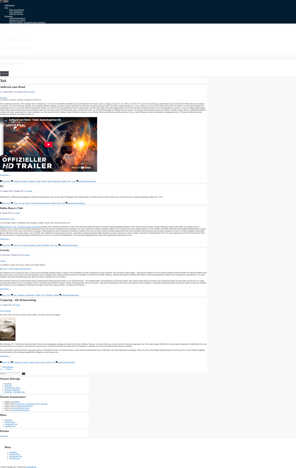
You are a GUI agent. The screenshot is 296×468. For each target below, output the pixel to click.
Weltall (56, 295)
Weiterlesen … (5, 175)
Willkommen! (10, 5)
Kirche (48, 362)
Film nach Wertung (16, 14)
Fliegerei (31, 181)
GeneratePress (31, 467)
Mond (49, 181)
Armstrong (17, 181)
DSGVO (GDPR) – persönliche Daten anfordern (27, 22)
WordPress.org (10, 426)
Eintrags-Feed (10, 422)
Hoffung (32, 245)
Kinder (43, 181)
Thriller (63, 181)
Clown (15, 203)
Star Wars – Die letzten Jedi (15, 392)
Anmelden (8, 420)
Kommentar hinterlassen (87, 181)
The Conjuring (5, 311)
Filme (4, 181)
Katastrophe (29, 295)
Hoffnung (21, 295)
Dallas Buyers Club (11, 208)
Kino (6, 8)
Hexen (37, 362)
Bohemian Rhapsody (12, 390)
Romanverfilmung (43, 203)
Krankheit (46, 245)
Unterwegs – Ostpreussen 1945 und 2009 (32, 404)
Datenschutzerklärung (17, 18)
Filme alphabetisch (16, 12)
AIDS (15, 245)
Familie (24, 181)
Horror (27, 203)
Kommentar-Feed (11, 424)
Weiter (10, 369)
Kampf (38, 245)
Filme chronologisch (16, 10)
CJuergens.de (16, 39)
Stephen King (56, 203)
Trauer (73, 181)
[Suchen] (23, 373)
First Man (3, 98)
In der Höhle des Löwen (21, 408)
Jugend (33, 203)
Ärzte (20, 245)
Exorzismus (17, 362)
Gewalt (21, 203)
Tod (68, 181)
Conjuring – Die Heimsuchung (18, 299)
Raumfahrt (56, 181)
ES (1, 186)
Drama (25, 245)
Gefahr (37, 181)
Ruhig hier (8, 386)
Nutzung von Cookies (17, 20)
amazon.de (4, 436)
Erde (14, 295)
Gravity (4, 250)
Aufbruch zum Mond (12, 86)
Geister (31, 362)
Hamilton (8, 384)
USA (56, 245)
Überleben (49, 295)
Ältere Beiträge (7, 367)
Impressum (9, 16)
